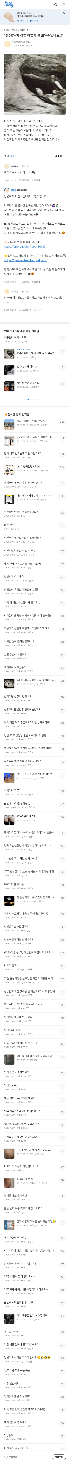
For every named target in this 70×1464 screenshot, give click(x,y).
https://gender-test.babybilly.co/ (25, 260)
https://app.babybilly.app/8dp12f (25, 246)
